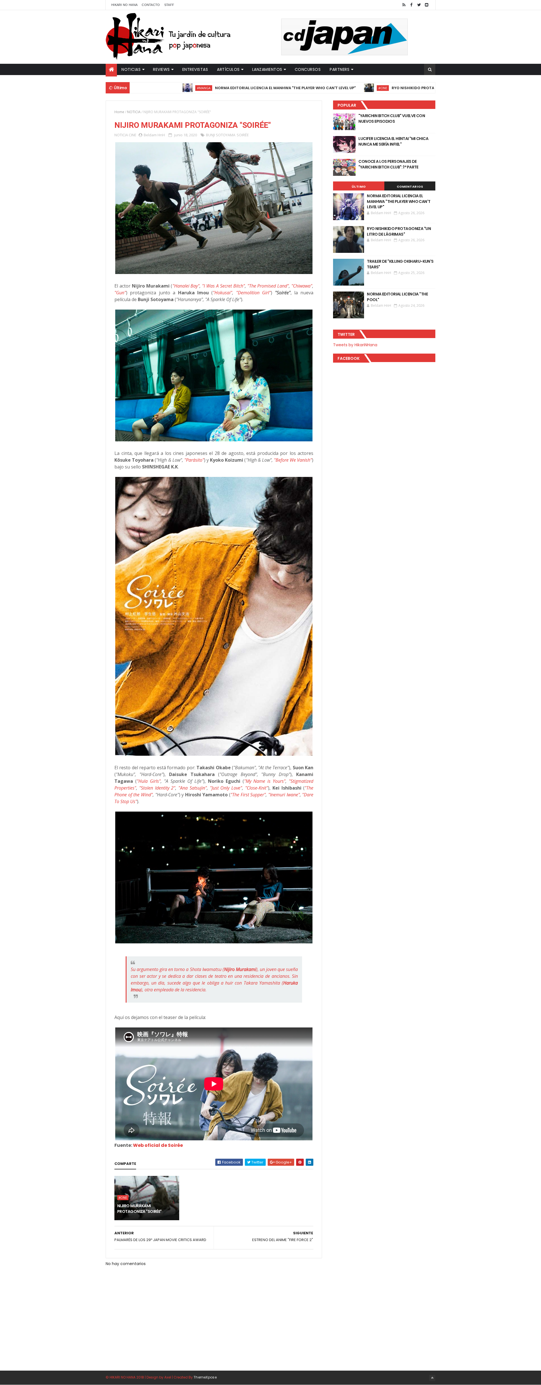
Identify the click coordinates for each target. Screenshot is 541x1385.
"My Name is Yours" (265, 781)
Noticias (131, 69)
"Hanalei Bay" (186, 286)
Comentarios (410, 186)
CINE (132, 134)
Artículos (228, 69)
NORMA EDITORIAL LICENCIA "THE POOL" (397, 297)
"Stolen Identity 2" (157, 788)
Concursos (308, 69)
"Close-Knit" (256, 788)
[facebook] (411, 5)
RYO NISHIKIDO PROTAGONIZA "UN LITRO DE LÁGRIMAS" (393, 88)
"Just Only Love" (226, 788)
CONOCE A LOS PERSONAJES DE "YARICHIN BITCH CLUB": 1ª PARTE (388, 164)
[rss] (404, 5)
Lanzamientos (267, 69)
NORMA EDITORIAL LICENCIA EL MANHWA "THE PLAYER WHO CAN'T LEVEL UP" (235, 88)
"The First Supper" (248, 795)
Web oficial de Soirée (158, 1145)
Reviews (161, 69)
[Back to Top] (432, 1378)
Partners (339, 69)
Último (359, 186)
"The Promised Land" (268, 286)
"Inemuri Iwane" (284, 795)
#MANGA (153, 88)
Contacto (151, 4)
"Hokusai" (222, 293)
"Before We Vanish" (293, 460)
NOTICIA (134, 111)
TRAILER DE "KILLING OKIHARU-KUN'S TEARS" (400, 264)
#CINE (332, 88)
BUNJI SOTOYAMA (220, 134)
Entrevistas (195, 69)
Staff (169, 4)
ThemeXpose (205, 1377)
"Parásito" (194, 460)
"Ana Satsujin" (192, 788)
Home (119, 111)
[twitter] (419, 5)
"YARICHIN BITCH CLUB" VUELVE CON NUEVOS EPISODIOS (391, 118)
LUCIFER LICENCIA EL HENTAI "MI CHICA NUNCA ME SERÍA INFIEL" (393, 141)
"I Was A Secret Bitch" (223, 286)
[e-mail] (427, 5)
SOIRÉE (243, 134)
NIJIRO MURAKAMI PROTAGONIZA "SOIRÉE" (139, 1208)
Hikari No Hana (124, 4)
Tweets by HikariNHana (355, 345)
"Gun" (120, 293)
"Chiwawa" (301, 286)
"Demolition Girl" (253, 293)
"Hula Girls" (149, 781)
